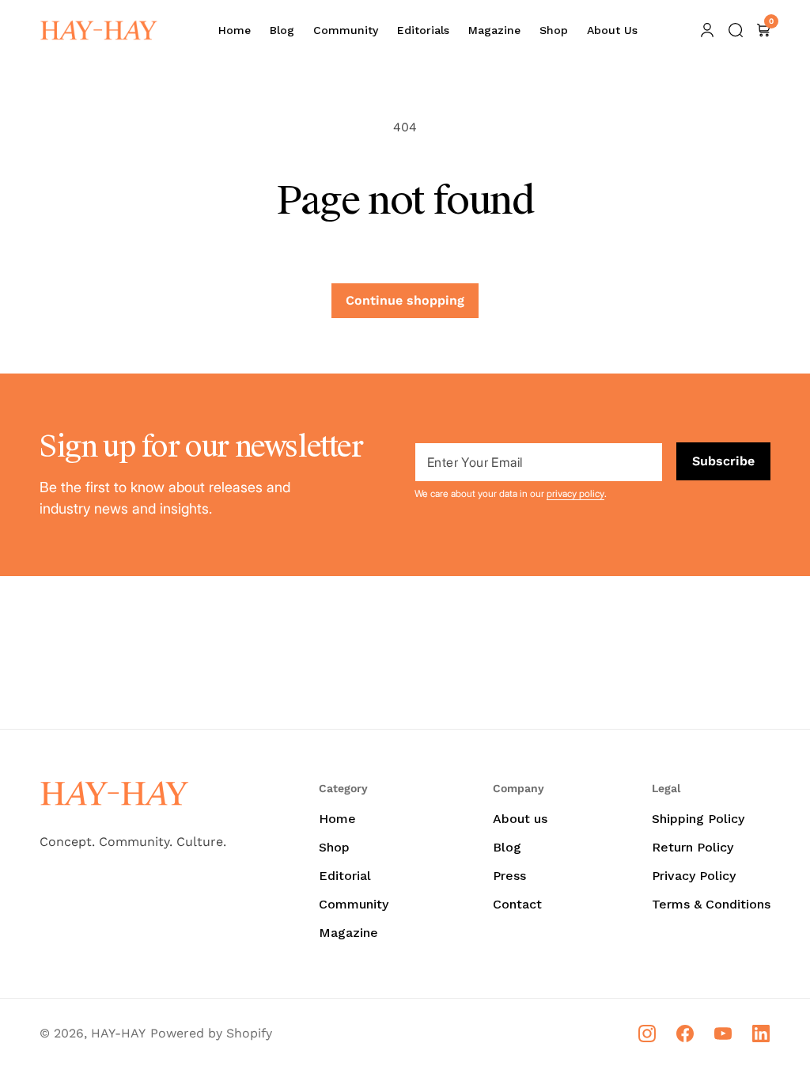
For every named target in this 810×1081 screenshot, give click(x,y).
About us (520, 818)
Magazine (348, 932)
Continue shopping (405, 300)
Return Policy (692, 847)
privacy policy (575, 493)
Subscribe (723, 460)
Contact (517, 904)
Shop (334, 847)
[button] (735, 30)
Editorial (345, 875)
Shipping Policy (698, 818)
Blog (507, 847)
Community (353, 904)
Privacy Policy (694, 875)
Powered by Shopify (211, 1033)
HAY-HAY (118, 1033)
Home (337, 818)
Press (509, 875)
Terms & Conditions (711, 904)
